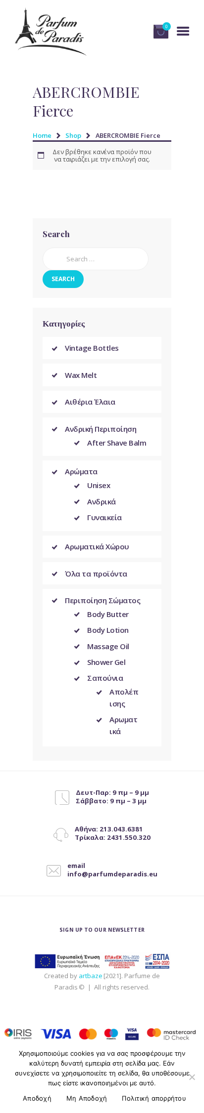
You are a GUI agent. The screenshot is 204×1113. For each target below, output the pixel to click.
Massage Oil (108, 646)
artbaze (90, 975)
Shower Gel (106, 662)
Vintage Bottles (92, 348)
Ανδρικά (101, 501)
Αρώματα (81, 471)
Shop (73, 135)
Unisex (98, 485)
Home (42, 135)
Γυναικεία (104, 517)
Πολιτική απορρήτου (154, 1098)
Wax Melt (81, 375)
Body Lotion (108, 630)
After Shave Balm (116, 443)
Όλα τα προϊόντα (96, 573)
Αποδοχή (37, 1098)
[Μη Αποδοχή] (192, 1077)
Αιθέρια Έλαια (90, 402)
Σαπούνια (105, 678)
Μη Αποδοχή (86, 1098)
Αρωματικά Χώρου (97, 546)
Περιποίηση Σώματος (102, 600)
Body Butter (108, 614)
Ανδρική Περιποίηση (100, 429)
